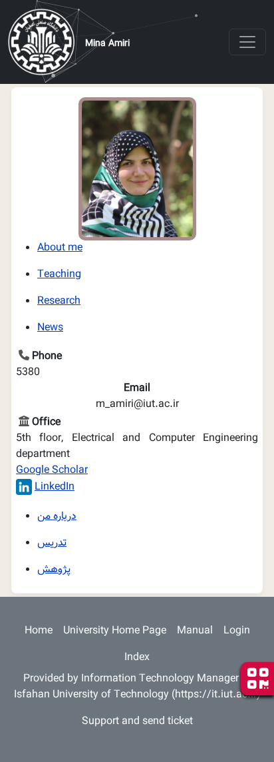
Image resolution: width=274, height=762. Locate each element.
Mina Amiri (107, 44)
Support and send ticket (137, 721)
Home (39, 631)
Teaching (59, 274)
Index (137, 657)
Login (236, 631)
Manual (195, 631)
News (50, 328)
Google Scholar (52, 470)
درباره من (56, 516)
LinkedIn (54, 487)
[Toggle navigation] (247, 42)
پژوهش (53, 570)
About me (59, 248)
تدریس (52, 543)
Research (58, 301)
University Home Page (114, 631)
